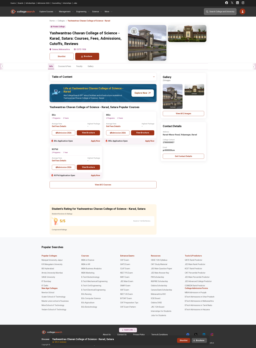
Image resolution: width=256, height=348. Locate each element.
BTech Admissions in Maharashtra (199, 301)
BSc (54, 115)
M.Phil (55, 149)
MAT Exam (124, 277)
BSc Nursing (86, 294)
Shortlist (61, 56)
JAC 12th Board (157, 307)
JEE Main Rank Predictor (195, 264)
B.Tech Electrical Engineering (93, 290)
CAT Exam (124, 260)
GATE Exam (125, 264)
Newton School (48, 292)
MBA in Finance (87, 260)
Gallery (90, 66)
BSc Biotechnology (89, 307)
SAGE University (48, 277)
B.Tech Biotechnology (90, 277)
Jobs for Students (158, 315)
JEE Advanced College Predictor (198, 281)
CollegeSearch (23, 11)
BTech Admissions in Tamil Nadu (198, 305)
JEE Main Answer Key (160, 273)
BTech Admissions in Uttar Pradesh (199, 297)
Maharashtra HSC (158, 294)
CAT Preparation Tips (129, 303)
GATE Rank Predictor (193, 260)
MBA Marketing (87, 273)
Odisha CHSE (156, 303)
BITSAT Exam (126, 298)
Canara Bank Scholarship (161, 290)
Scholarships (30, 3)
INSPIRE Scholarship (159, 281)
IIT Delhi (45, 286)
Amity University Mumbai (52, 273)
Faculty (79, 66)
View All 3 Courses (103, 185)
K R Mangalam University (52, 264)
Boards (20, 3)
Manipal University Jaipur (52, 260)
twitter (195, 334)
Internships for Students (161, 311)
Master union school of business (55, 301)
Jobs (75, 3)
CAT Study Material (159, 264)
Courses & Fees (64, 66)
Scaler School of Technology (53, 297)
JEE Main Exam (126, 281)
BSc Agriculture (87, 303)
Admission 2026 (43, 3)
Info (51, 66)
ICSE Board (155, 298)
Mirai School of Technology (53, 305)
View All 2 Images (183, 113)
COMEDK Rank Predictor (195, 286)
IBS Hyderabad (48, 268)
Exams (13, 3)
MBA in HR (85, 264)
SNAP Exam (125, 286)
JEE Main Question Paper (161, 268)
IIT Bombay (46, 281)
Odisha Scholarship (159, 286)
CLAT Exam (125, 268)
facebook (187, 334)
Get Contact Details (183, 156)
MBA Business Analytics (91, 268)
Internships (67, 3)
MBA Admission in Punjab (195, 292)
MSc (108, 115)
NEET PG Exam (126, 273)
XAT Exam (124, 290)
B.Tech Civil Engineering (91, 286)
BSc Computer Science (91, 298)
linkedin (203, 334)
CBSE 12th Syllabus (159, 260)
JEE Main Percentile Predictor (197, 277)
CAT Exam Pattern (128, 307)
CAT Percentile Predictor (195, 273)
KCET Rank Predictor (193, 268)
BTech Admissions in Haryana (197, 309)
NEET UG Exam (126, 294)
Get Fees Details (59, 126)
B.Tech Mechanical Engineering (94, 281)
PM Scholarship (157, 277)
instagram (211, 334)
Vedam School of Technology (54, 309)
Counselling (56, 3)
